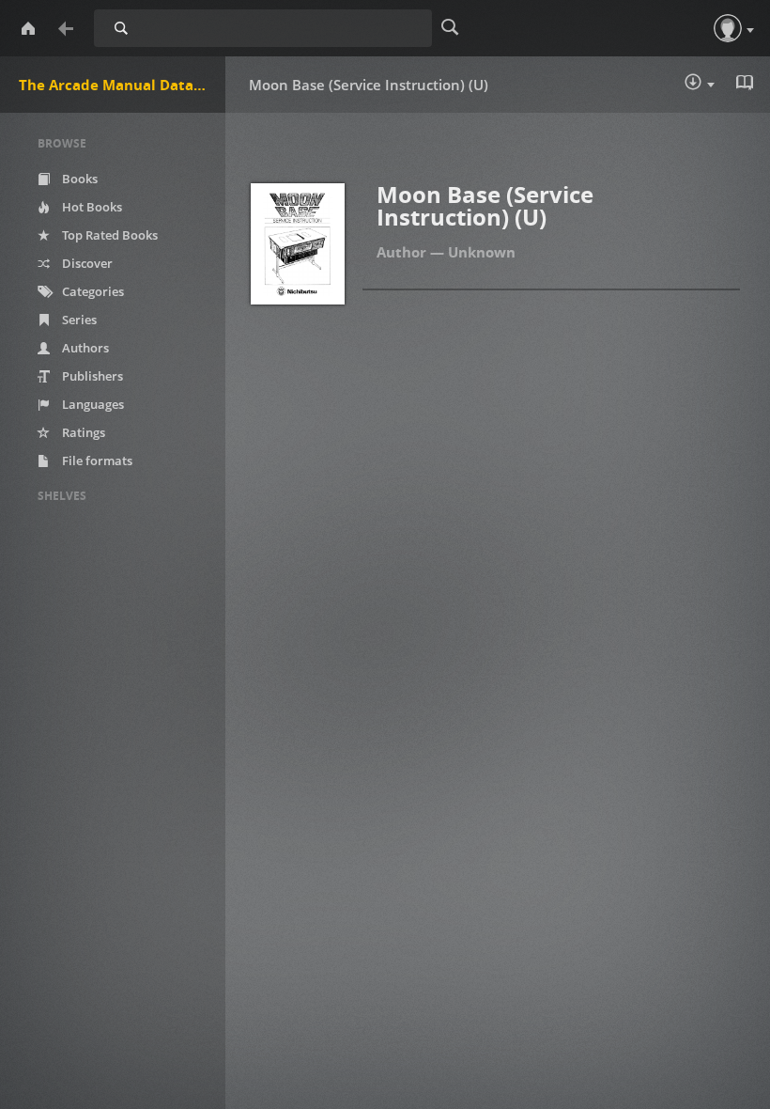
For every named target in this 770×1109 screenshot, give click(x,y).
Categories (91, 291)
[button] (728, 28)
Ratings (82, 432)
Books (78, 178)
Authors (84, 347)
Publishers (91, 375)
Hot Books (90, 206)
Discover (86, 263)
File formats (95, 460)
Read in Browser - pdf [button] (746, 84)
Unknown (482, 251)
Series (78, 319)
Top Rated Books (108, 234)
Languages (91, 404)
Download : (712, 86)
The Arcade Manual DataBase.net (122, 84)
